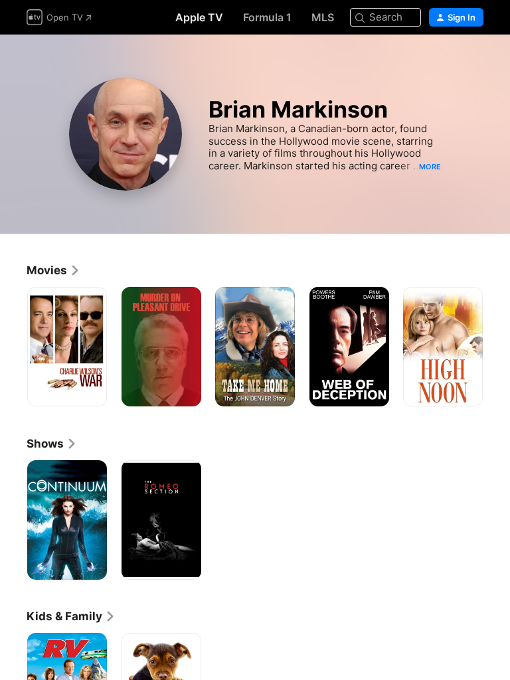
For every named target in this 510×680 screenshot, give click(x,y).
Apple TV (199, 17)
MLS (322, 17)
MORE (430, 166)
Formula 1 (267, 17)
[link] (53, 270)
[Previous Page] (13, 346)
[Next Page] (496, 346)
